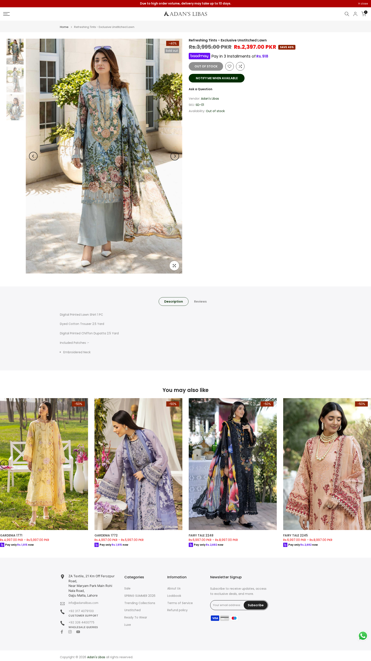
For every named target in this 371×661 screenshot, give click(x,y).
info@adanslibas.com (83, 603)
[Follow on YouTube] (78, 631)
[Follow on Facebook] (62, 631)
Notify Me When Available (217, 78)
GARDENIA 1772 (106, 535)
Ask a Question (200, 89)
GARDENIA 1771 (11, 535)
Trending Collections (139, 603)
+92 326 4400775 (81, 622)
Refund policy (177, 610)
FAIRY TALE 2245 (295, 535)
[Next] (174, 156)
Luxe (127, 625)
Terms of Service (180, 603)
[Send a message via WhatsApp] (363, 636)
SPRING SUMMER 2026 (139, 596)
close (9, 3)
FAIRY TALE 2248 (201, 535)
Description (173, 301)
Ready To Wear (135, 617)
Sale (127, 588)
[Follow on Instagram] (70, 631)
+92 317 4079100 (81, 611)
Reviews (200, 301)
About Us (174, 588)
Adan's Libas (210, 98)
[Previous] (33, 156)
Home (64, 27)
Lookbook (174, 596)
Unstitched (132, 610)
